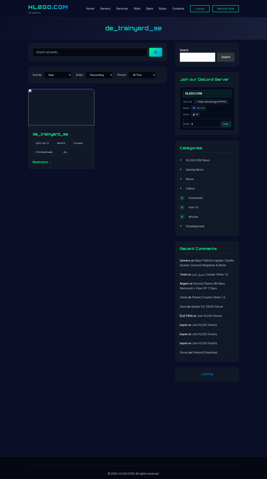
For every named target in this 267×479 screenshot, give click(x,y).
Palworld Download (205, 352)
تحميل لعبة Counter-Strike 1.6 (210, 274)
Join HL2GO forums (209, 316)
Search (184, 50)
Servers (105, 8)
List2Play (207, 374)
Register (225, 8)
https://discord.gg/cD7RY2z (212, 101)
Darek (183, 297)
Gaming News (194, 169)
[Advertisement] (207, 418)
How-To (194, 207)
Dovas (184, 352)
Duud (183, 306)
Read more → (42, 162)
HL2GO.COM (48, 7)
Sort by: (37, 75)
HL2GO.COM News (198, 160)
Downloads (196, 198)
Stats (137, 8)
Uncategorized (195, 226)
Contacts (178, 8)
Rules (162, 8)
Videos (190, 188)
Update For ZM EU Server (207, 306)
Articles (193, 217)
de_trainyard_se (50, 134)
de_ (65, 152)
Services (122, 8)
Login (200, 8)
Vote (225, 124)
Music (190, 179)
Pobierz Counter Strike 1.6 (208, 297)
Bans (149, 8)
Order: (80, 75)
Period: (121, 75)
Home (90, 8)
